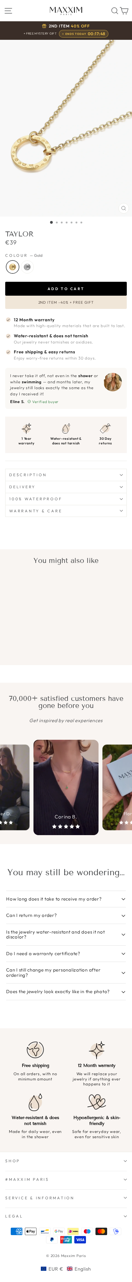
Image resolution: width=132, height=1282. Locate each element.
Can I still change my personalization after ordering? (53, 972)
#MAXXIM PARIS (27, 1179)
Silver (27, 267)
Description (28, 474)
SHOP (12, 1160)
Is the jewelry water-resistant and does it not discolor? (55, 934)
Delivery (22, 486)
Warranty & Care (35, 510)
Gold (12, 267)
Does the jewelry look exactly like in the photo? (58, 991)
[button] (66, 1268)
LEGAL (14, 1215)
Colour (23, 255)
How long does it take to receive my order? (54, 899)
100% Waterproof (35, 498)
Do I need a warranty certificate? (43, 953)
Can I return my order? (31, 915)
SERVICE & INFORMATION (40, 1197)
